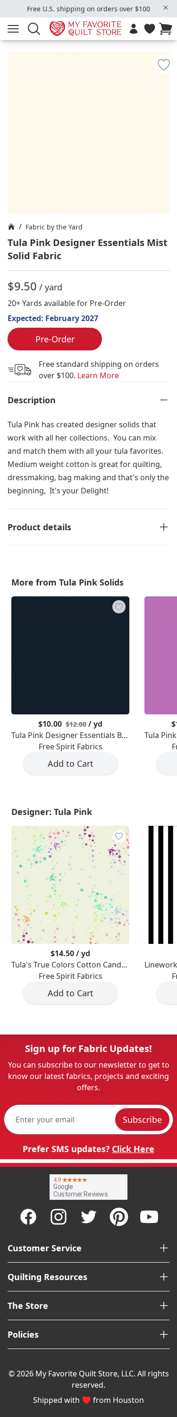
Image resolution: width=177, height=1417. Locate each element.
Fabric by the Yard (54, 226)
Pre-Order (55, 339)
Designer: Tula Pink (51, 811)
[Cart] (167, 28)
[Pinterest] (119, 1216)
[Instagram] (58, 1216)
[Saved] (149, 28)
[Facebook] (28, 1216)
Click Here (133, 1148)
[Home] (11, 226)
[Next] (173, 693)
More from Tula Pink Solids (67, 582)
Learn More (98, 375)
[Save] (163, 64)
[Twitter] (88, 1216)
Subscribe (142, 1119)
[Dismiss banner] (165, 7)
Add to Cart (70, 763)
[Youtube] (149, 1216)
